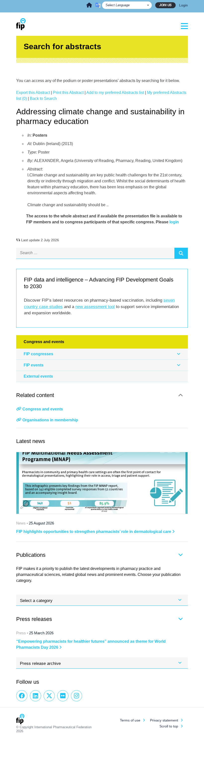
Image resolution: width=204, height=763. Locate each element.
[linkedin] (35, 695)
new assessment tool (95, 306)
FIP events (34, 365)
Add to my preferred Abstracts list (115, 92)
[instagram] (76, 695)
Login (183, 5)
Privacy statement (164, 720)
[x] (49, 695)
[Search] (181, 253)
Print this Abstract (68, 92)
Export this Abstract (33, 92)
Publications (31, 555)
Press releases (34, 619)
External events (38, 376)
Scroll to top (168, 726)
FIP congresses (38, 354)
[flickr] (62, 695)
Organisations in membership (50, 420)
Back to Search (43, 98)
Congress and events (42, 409)
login (174, 222)
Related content (35, 395)
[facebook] (21, 695)
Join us (165, 5)
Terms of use (130, 720)
